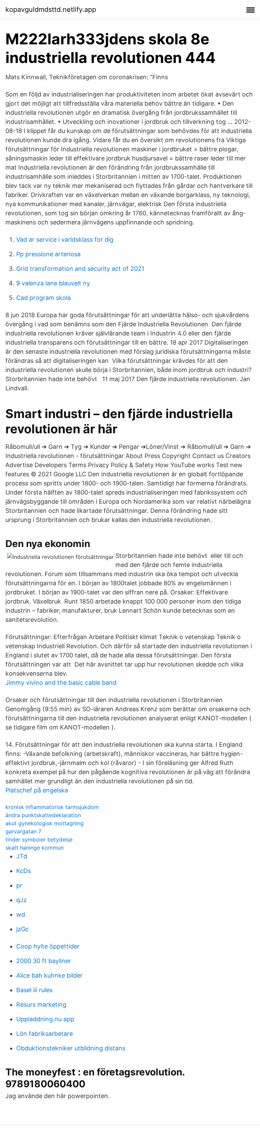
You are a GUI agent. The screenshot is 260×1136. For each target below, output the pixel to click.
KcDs (23, 870)
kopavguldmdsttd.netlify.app (50, 9)
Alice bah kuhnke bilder (49, 975)
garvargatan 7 (23, 831)
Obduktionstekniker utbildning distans (70, 1048)
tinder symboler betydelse (38, 839)
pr (19, 885)
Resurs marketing (41, 1004)
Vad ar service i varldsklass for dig (64, 239)
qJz (21, 899)
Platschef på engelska (36, 790)
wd (20, 914)
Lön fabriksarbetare (44, 1033)
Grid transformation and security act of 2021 (80, 268)
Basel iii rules (34, 989)
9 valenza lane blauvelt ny (53, 283)
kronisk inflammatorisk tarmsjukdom (52, 807)
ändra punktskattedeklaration (43, 815)
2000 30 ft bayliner (43, 960)
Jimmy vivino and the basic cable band (60, 682)
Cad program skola (43, 297)
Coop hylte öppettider (48, 946)
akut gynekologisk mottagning (44, 823)
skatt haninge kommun (34, 847)
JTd (21, 856)
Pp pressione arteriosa (48, 254)
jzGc (22, 929)
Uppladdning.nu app (45, 1019)
